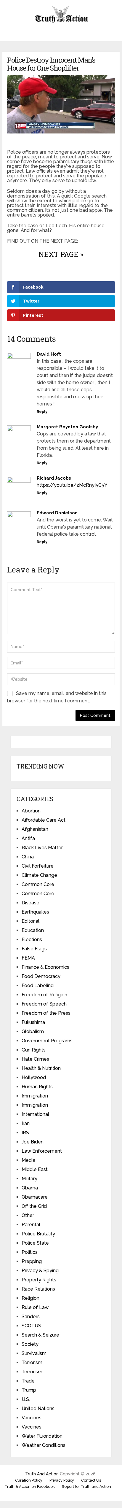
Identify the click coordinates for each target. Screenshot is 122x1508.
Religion (30, 1298)
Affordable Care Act (43, 820)
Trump (29, 1390)
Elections (32, 939)
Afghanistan (35, 829)
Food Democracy (41, 976)
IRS (25, 1132)
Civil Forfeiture (38, 866)
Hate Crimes (35, 1059)
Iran (26, 1123)
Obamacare (35, 1197)
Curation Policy (28, 1480)
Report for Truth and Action (86, 1486)
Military (29, 1178)
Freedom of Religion (44, 995)
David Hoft (49, 354)
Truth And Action (42, 1474)
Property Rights (39, 1280)
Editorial (30, 921)
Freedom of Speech (44, 1004)
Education (33, 930)
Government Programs (47, 1040)
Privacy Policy (61, 1480)
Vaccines (31, 1417)
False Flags (34, 949)
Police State (35, 1243)
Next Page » (60, 254)
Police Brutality (38, 1234)
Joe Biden (33, 1142)
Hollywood (34, 1077)
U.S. (26, 1399)
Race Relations (38, 1289)
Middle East (35, 1169)
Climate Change (39, 875)
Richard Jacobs (54, 478)
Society (30, 1344)
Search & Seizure (40, 1335)
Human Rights (37, 1086)
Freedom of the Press (46, 1013)
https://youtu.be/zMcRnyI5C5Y (72, 485)
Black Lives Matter (42, 847)
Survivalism (34, 1353)
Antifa (28, 838)
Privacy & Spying (40, 1270)
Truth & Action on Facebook (30, 1486)
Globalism (33, 1031)
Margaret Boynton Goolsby (67, 427)
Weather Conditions (43, 1445)
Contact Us (91, 1480)
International (35, 1114)
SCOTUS (31, 1326)
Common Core (38, 884)
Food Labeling (38, 985)
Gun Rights (34, 1050)
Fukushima (33, 1022)
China (28, 857)
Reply (42, 412)
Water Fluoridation (42, 1436)
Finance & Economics (45, 967)
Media (28, 1160)
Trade (28, 1381)
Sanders (31, 1316)
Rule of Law (35, 1307)
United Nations (38, 1408)
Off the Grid (34, 1206)
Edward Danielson (57, 513)
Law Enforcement (42, 1151)
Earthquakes (35, 912)
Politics (30, 1252)
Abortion (31, 811)
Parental (31, 1224)
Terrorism (32, 1362)
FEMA (28, 958)
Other (28, 1215)
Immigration (35, 1096)
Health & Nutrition (41, 1068)
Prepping (32, 1261)
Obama (30, 1188)
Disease (30, 903)
